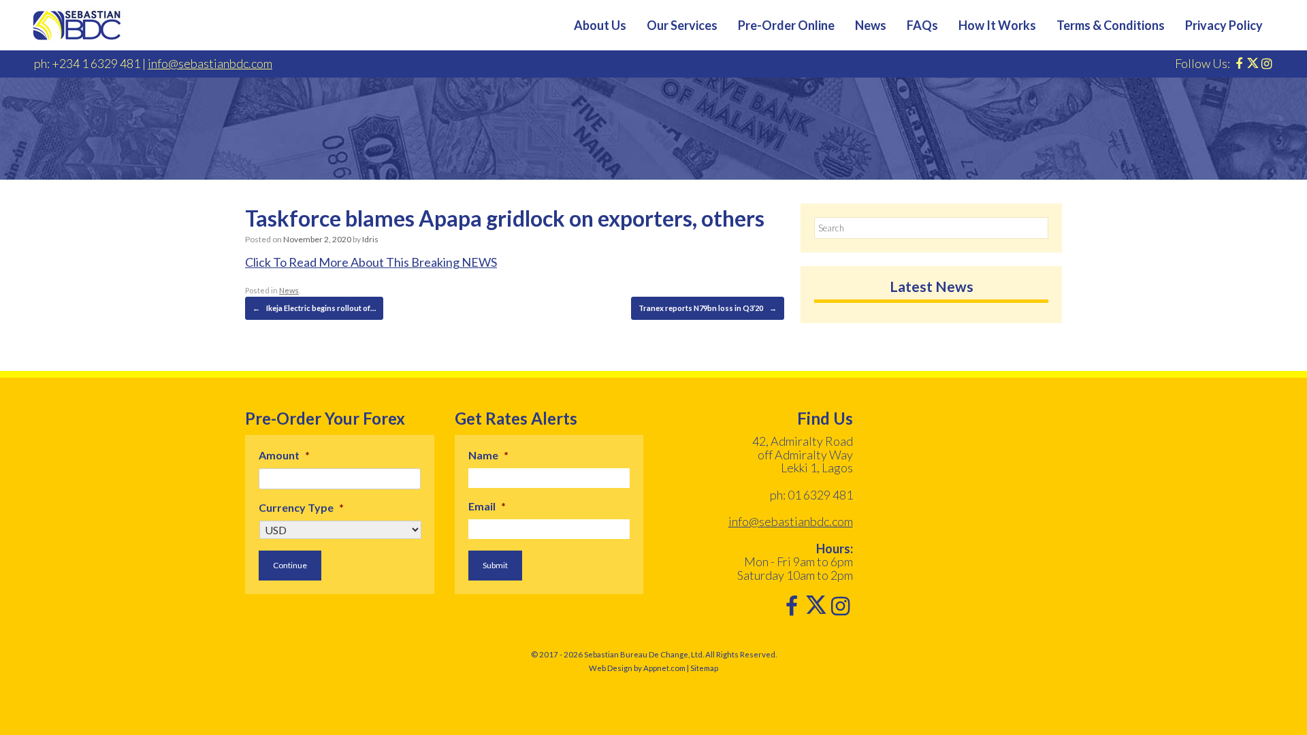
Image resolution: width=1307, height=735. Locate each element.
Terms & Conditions (1110, 25)
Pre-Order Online (786, 25)
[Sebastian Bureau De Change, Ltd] (77, 25)
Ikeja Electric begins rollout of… (314, 308)
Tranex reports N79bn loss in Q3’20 (708, 308)
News (870, 25)
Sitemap (704, 668)
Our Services (682, 25)
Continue (290, 565)
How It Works (997, 25)
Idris (370, 239)
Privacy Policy (1224, 25)
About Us (600, 25)
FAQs (922, 25)
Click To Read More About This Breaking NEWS (371, 262)
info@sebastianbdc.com (210, 63)
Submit (495, 565)
